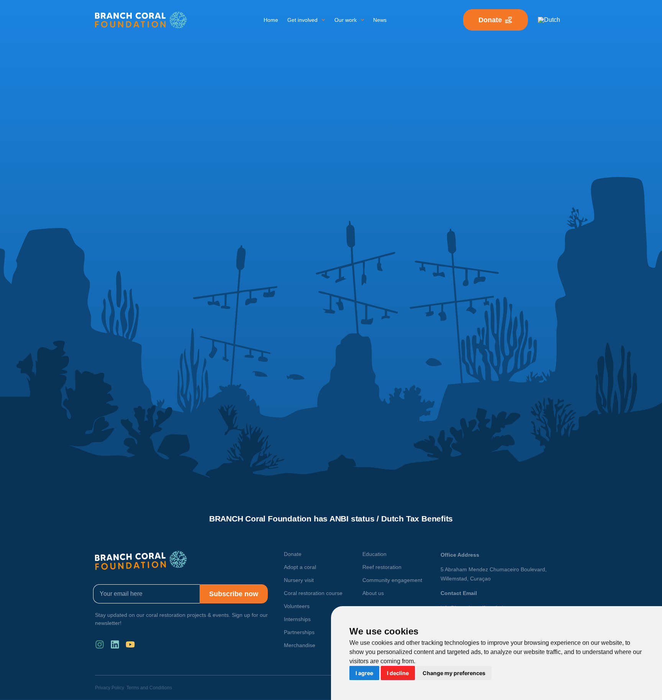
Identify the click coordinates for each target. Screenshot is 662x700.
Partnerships (299, 632)
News (380, 20)
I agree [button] (364, 673)
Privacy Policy (109, 687)
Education (374, 554)
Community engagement (392, 580)
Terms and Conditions (149, 687)
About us (373, 593)
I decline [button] (398, 673)
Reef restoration (381, 567)
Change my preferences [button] (454, 673)
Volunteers (297, 606)
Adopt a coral (300, 567)
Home (271, 20)
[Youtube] (130, 644)
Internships (297, 619)
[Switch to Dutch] (549, 20)
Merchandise (299, 645)
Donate (293, 554)
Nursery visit (299, 580)
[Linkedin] (115, 644)
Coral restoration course (313, 593)
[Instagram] (99, 644)
